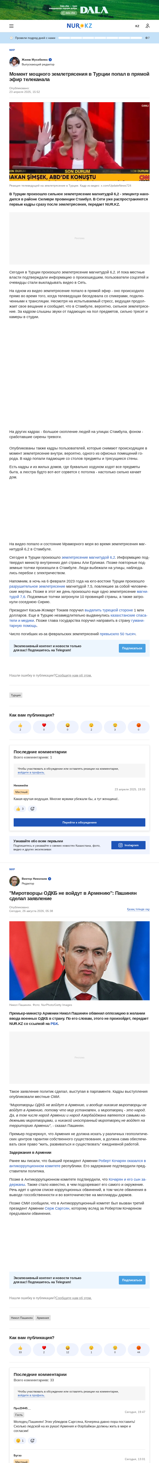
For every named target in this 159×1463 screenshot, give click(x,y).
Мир (12, 50)
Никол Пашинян (22, 1317)
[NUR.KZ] (79, 26)
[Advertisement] (79, 238)
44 (138, 1352)
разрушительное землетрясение (37, 586)
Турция (16, 695)
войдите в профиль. (31, 772)
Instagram (132, 845)
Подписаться (132, 648)
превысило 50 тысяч (117, 634)
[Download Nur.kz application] (79, 10)
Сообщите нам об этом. (73, 675)
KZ (137, 26)
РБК (54, 1024)
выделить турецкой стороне (109, 610)
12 (67, 1352)
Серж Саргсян (56, 1208)
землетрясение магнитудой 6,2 (88, 557)
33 (20, 1352)
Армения (43, 1317)
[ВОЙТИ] (147, 26)
